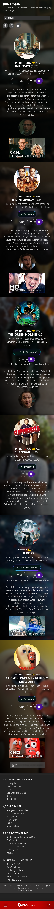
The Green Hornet (27, 334)
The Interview (27, 200)
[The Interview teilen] (31, 222)
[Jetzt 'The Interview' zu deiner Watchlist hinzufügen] (39, 222)
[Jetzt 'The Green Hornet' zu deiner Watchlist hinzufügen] (31, 359)
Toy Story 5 (12, 840)
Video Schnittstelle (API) (17, 876)
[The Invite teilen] (31, 81)
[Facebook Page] (5, 25)
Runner (10, 796)
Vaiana (10, 852)
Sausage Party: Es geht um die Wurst (27, 680)
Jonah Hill (27, 456)
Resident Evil (12, 799)
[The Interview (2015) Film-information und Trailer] (27, 179)
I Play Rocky (12, 819)
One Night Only (14, 786)
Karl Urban (35, 557)
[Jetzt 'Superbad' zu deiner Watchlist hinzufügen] (31, 474)
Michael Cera (38, 456)
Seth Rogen (39, 70)
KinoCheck (9, 885)
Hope (9, 823)
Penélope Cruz (15, 73)
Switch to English (14, 879)
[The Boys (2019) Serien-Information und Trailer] (27, 532)
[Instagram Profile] (11, 25)
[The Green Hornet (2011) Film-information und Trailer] (27, 314)
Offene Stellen (13, 873)
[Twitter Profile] (18, 25)
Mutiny (10, 789)
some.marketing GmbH (30, 885)
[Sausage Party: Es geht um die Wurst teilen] (31, 707)
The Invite (27, 66)
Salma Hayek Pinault (14, 688)
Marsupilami (12, 783)
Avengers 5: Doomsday (17, 810)
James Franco (27, 203)
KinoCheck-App (14, 867)
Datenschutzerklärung (27, 890)
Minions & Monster (15, 846)
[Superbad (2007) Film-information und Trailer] (27, 431)
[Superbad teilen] (23, 474)
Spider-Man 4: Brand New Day (21, 837)
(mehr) (31, 114)
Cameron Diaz (13, 341)
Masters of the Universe (18, 843)
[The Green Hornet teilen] (23, 359)
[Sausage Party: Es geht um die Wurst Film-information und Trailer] (27, 657)
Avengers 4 (12, 816)
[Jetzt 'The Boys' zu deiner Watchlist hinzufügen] (39, 575)
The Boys (27, 553)
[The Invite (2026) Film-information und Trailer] (27, 46)
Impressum (39, 888)
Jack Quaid (18, 560)
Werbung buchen (15, 870)
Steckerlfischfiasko (15, 813)
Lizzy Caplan (9, 207)
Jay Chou (39, 338)
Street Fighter (13, 826)
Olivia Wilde (27, 70)
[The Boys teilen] (31, 575)
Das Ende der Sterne (16, 793)
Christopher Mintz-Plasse (27, 459)
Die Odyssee (12, 849)
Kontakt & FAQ (13, 864)
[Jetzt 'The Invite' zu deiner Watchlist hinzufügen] (39, 81)
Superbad (27, 452)
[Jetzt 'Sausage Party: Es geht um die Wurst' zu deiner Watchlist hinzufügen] (39, 707)
